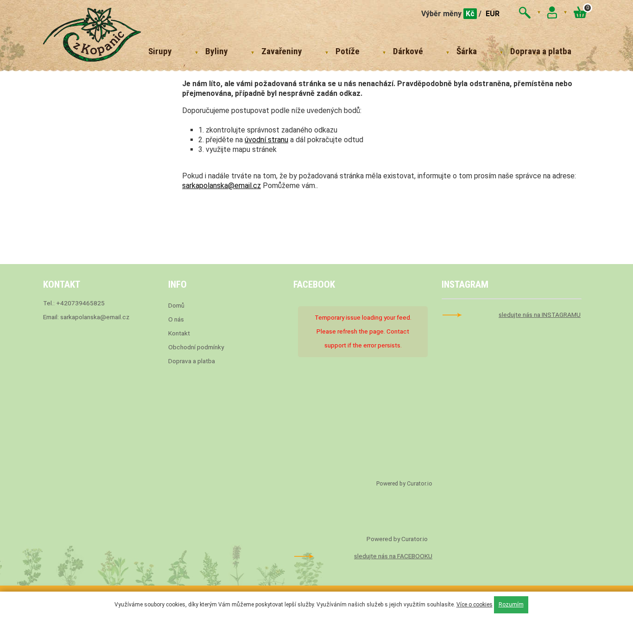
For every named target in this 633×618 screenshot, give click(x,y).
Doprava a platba (540, 51)
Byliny (216, 51)
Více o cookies (474, 604)
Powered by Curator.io (404, 483)
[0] (580, 15)
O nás (176, 319)
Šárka (466, 51)
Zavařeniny (281, 51)
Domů (176, 305)
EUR (493, 13)
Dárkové (408, 51)
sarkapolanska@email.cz (221, 185)
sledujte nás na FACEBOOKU (393, 556)
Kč (470, 13)
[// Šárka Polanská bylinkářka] (92, 36)
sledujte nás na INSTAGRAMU (540, 314)
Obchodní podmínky (196, 347)
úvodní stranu (266, 139)
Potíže (347, 51)
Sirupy (160, 51)
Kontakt (179, 333)
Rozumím (511, 604)
